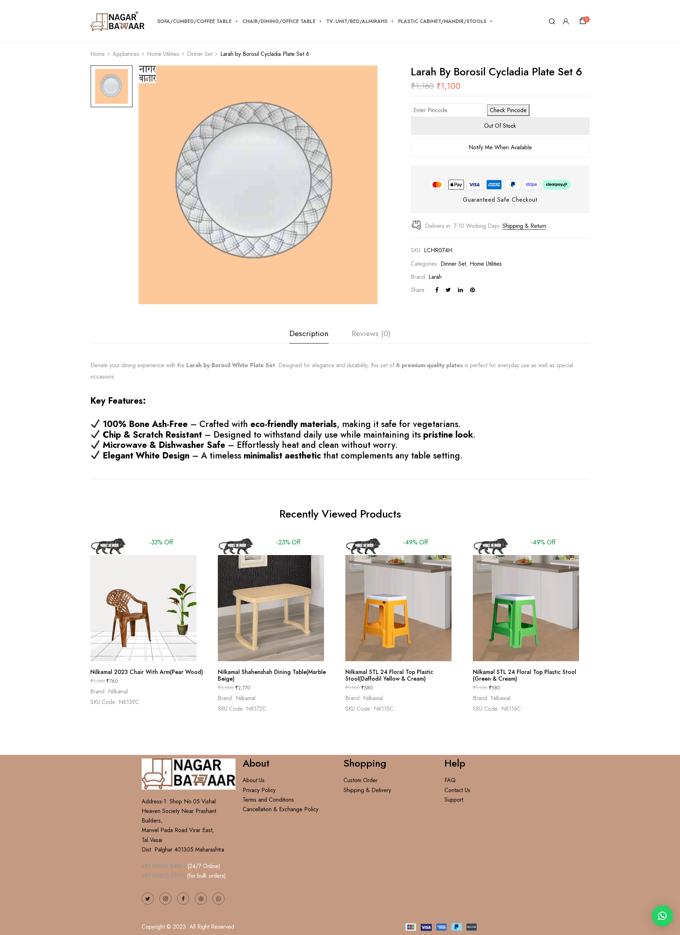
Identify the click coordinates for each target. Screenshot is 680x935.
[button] (584, 21)
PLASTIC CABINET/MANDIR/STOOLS (442, 21)
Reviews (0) (371, 333)
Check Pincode (508, 110)
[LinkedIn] (460, 290)
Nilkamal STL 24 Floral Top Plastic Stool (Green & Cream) (524, 675)
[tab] (309, 335)
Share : (419, 290)
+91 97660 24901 (164, 866)
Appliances (126, 54)
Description (309, 333)
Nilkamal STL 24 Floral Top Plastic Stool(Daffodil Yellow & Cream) (389, 675)
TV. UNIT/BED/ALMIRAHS (356, 21)
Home (97, 54)
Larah (435, 277)
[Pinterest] (472, 290)
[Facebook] (436, 290)
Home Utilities (163, 54)
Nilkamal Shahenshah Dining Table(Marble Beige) (272, 675)
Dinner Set (199, 54)
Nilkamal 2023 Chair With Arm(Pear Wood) (146, 672)
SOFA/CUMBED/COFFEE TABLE (194, 21)
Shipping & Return (524, 226)
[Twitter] (448, 290)
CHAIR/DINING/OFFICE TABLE (279, 21)
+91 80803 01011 (163, 876)
